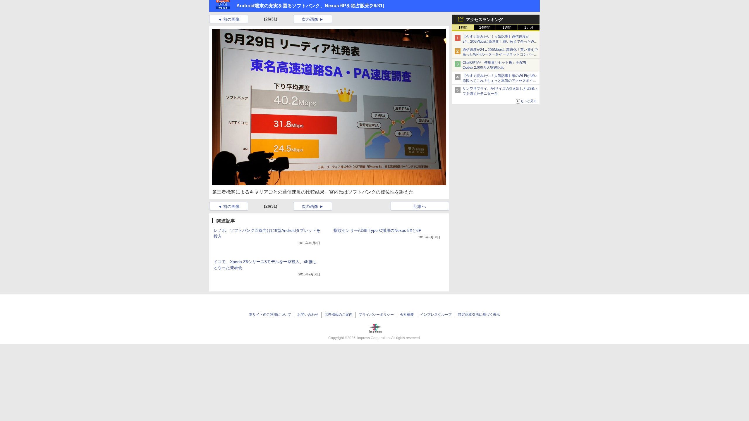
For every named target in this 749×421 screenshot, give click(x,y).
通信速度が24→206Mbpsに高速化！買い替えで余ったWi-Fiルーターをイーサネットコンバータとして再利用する (500, 55)
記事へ (420, 206)
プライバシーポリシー (376, 315)
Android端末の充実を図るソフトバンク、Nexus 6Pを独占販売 (303, 5)
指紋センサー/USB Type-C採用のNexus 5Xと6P (377, 230)
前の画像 (231, 19)
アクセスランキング (484, 19)
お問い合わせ (307, 315)
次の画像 (310, 19)
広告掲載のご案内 (338, 315)
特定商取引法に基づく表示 (479, 315)
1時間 (463, 27)
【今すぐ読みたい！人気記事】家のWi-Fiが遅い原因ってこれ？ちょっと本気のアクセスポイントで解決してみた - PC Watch (500, 81)
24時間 (484, 27)
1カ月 (528, 27)
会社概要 (407, 315)
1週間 (506, 27)
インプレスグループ (436, 315)
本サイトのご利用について (270, 315)
